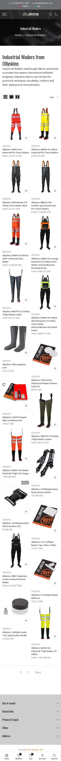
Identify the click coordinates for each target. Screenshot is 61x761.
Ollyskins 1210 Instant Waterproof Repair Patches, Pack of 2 (44, 383)
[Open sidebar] (4, 384)
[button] (25, 6)
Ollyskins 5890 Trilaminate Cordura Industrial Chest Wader (14, 579)
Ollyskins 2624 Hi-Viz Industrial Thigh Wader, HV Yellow (44, 651)
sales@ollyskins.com (44, 3)
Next (38, 672)
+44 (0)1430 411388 (20, 3)
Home (18, 35)
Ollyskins (6, 145)
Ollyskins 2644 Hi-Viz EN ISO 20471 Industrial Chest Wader (15, 258)
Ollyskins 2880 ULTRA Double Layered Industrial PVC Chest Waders (43, 205)
